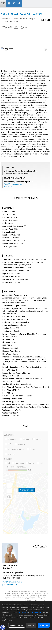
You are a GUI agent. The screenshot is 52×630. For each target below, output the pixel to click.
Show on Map (27, 490)
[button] (2, 627)
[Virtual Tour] (19, 3)
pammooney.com (9, 584)
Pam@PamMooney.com (13, 184)
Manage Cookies (16, 625)
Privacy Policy (23, 612)
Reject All (31, 625)
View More (8, 186)
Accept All (44, 625)
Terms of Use (36, 612)
